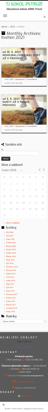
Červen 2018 (11, 270)
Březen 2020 (11, 246)
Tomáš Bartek (32, 79)
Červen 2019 (11, 249)
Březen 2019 (11, 256)
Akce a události (12, 222)
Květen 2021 (11, 242)
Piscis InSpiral (38, 409)
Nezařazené (20, 79)
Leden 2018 (10, 280)
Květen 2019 (11, 253)
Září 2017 (9, 287)
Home (4, 26)
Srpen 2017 (10, 291)
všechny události (24, 347)
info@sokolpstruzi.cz (25, 381)
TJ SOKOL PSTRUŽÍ (24, 4)
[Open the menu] (5, 16)
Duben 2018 (10, 273)
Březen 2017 (11, 304)
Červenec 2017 (12, 294)
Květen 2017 (11, 297)
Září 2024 (9, 232)
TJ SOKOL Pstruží (17, 409)
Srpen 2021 (10, 239)
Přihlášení (25, 396)
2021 (12, 26)
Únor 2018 (10, 277)
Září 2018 (9, 263)
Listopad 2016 (11, 308)
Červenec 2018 (12, 266)
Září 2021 (9, 235)
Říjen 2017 (10, 284)
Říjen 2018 (10, 259)
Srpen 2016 (10, 311)
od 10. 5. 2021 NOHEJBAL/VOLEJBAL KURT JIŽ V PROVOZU (21, 55)
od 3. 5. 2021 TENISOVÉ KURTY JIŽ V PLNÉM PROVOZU (18, 102)
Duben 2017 (10, 301)
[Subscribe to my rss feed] (45, 16)
